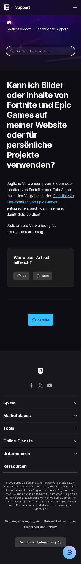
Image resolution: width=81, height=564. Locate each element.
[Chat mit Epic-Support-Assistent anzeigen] (69, 552)
